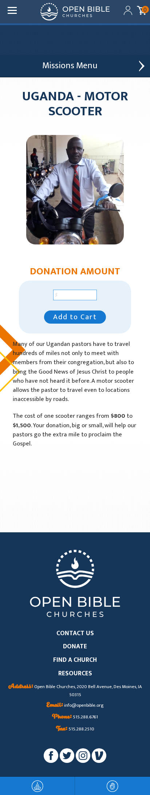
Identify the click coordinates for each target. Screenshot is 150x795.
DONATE (75, 647)
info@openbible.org (75, 705)
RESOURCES (75, 674)
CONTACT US (75, 633)
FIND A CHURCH (75, 660)
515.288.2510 (75, 729)
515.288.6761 (75, 717)
